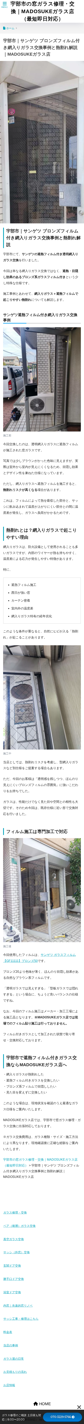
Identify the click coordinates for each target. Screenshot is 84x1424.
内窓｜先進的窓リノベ (18, 1305)
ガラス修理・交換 (15, 1212)
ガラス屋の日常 (13, 1358)
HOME (44, 1404)
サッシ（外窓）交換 (16, 1252)
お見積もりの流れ (15, 1371)
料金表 (7, 1332)
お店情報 (9, 1385)
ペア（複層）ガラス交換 (19, 1225)
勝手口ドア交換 (13, 1279)
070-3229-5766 (61, 1417)
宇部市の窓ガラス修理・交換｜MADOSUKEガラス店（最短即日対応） (43, 11)
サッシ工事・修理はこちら (20, 1318)
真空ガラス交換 (13, 1239)
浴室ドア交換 (12, 1292)
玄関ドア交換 (12, 1265)
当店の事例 (10, 1345)
